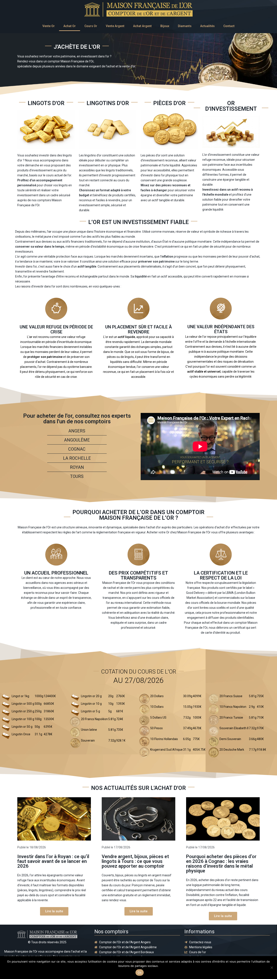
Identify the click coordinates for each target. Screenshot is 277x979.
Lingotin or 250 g (23, 711)
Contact (229, 26)
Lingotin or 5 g (90, 711)
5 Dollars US (158, 717)
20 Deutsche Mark (231, 749)
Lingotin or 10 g (91, 703)
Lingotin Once (21, 734)
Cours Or (90, 26)
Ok (140, 972)
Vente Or (48, 26)
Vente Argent (115, 26)
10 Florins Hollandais (164, 739)
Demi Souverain (230, 739)
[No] (271, 967)
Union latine (89, 729)
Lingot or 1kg (20, 696)
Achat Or (69, 26)
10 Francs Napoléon (232, 706)
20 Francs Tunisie (231, 717)
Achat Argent (142, 26)
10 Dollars (157, 706)
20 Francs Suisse (230, 696)
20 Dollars (157, 696)
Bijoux (164, 26)
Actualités (207, 26)
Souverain (88, 740)
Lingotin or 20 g (91, 696)
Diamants (185, 26)
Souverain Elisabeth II (233, 728)
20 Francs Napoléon (94, 719)
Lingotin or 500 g (23, 703)
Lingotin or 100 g (23, 719)
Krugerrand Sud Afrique (166, 749)
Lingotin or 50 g (22, 726)
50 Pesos (156, 728)
